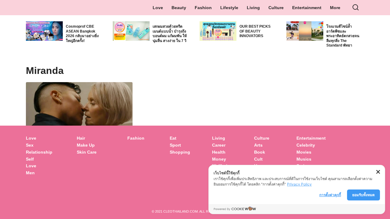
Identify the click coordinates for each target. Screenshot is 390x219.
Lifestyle (229, 7)
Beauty (179, 7)
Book (259, 152)
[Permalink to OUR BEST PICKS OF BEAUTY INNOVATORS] (218, 30)
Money (219, 159)
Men (30, 172)
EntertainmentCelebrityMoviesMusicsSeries (311, 152)
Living (253, 7)
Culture (276, 7)
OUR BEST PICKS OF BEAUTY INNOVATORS (255, 31)
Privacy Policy (299, 184)
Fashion (203, 7)
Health (218, 152)
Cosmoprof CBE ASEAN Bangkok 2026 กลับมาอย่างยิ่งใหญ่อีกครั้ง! (82, 33)
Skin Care (87, 152)
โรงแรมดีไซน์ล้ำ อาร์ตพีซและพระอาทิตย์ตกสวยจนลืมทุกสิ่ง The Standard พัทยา (342, 35)
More (335, 7)
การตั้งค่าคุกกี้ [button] (330, 195)
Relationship (39, 152)
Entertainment (306, 7)
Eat (173, 138)
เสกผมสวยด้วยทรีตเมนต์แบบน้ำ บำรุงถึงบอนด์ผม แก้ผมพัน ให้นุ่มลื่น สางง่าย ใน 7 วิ (170, 33)
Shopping (180, 152)
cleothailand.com (180, 211)
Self (30, 159)
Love (158, 7)
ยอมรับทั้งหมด (363, 195)
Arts (258, 145)
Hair (81, 138)
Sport (175, 145)
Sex (30, 145)
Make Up (86, 145)
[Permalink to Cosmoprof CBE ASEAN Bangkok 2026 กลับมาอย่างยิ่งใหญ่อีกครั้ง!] (44, 30)
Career (218, 145)
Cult (259, 159)
